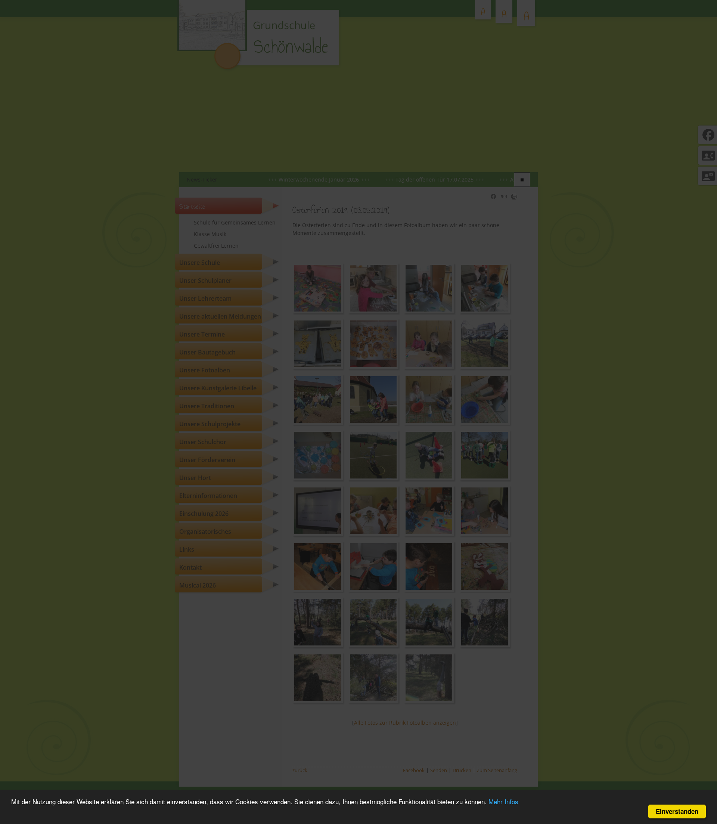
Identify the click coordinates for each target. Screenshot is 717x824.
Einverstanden (677, 811)
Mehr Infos (503, 801)
